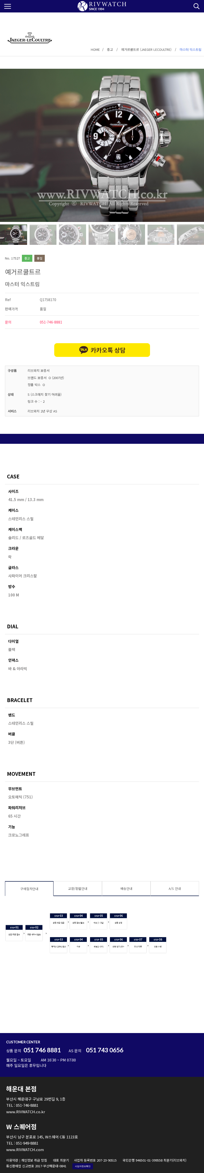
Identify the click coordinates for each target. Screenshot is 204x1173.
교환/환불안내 (77, 888)
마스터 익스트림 (191, 49)
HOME (95, 49)
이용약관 (12, 1160)
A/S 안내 (175, 888)
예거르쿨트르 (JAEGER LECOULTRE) (146, 49)
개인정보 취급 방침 (34, 1160)
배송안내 (126, 888)
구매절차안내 (29, 888)
